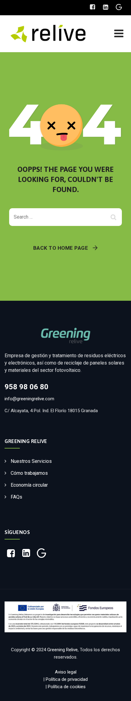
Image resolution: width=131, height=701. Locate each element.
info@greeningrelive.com (29, 398)
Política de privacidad (67, 679)
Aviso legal (65, 672)
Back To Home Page (60, 248)
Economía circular (29, 485)
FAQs (16, 497)
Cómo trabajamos (29, 473)
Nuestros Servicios (31, 461)
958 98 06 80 (26, 387)
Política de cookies (67, 686)
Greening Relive (62, 649)
